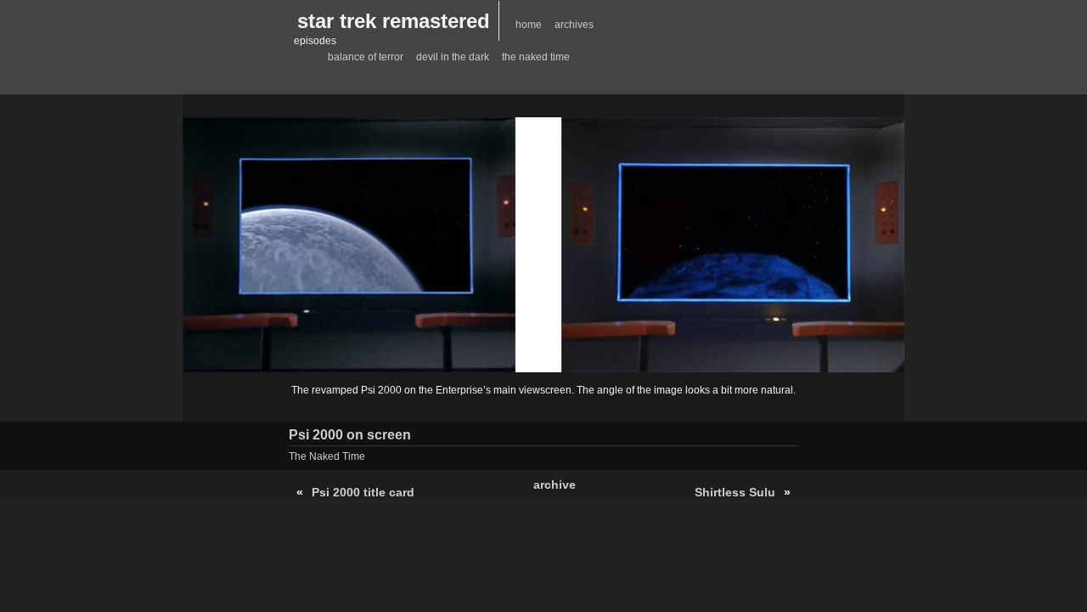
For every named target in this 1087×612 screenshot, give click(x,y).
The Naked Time (536, 57)
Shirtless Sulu (735, 492)
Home (528, 25)
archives (574, 25)
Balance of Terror (365, 57)
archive (554, 484)
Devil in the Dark (452, 57)
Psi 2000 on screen (350, 435)
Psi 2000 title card (363, 492)
